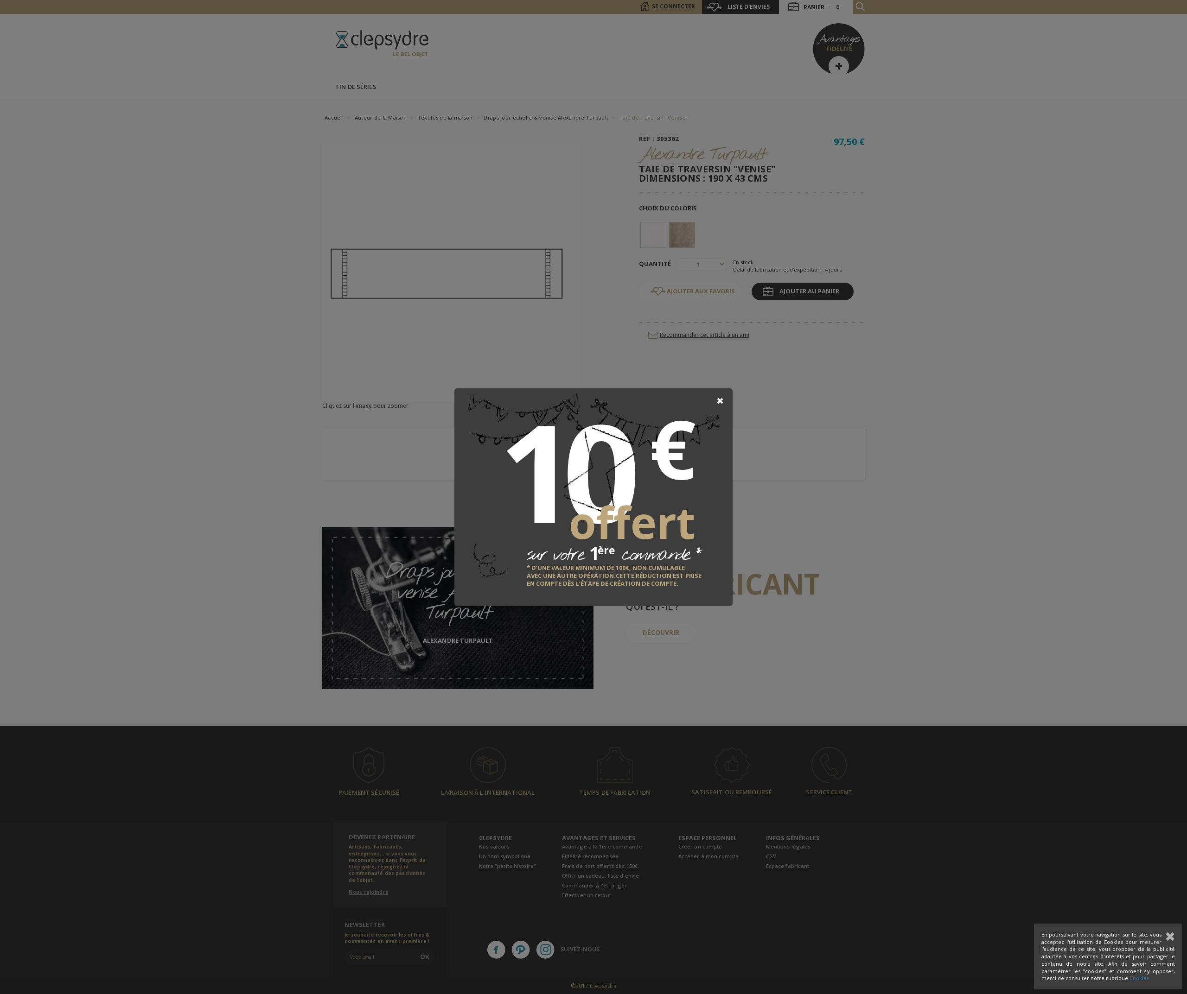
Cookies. (1140, 978)
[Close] (720, 401)
